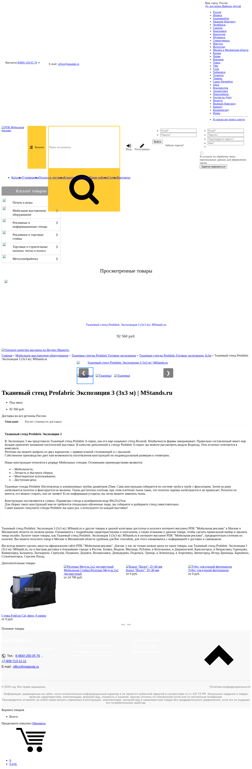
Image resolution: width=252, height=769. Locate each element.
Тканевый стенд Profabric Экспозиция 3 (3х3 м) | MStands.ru (126, 324)
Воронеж (218, 59)
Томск (216, 62)
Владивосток (220, 87)
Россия (217, 12)
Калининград (221, 110)
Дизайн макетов (143, 646)
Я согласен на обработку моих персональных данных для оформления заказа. (223, 159)
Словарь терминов (146, 640)
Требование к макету (147, 652)
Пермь (216, 56)
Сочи (216, 68)
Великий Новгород (224, 103)
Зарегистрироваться (213, 166)
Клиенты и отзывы (76, 177)
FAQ (75, 640)
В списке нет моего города (229, 119)
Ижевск (217, 15)
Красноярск (220, 31)
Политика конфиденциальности (229, 686)
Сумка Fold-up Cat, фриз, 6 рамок (24, 615)
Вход (129, 149)
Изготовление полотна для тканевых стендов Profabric (92, 653)
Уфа (215, 65)
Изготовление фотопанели (91, 646)
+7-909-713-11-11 (14, 661)
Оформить (39, 723)
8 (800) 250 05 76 (27, 656)
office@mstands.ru (68, 64)
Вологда (217, 100)
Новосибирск (221, 94)
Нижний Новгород (224, 21)
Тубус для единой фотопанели (208, 570)
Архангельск (220, 91)
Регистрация (142, 149)
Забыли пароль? (174, 145)
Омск (216, 84)
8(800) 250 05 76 (27, 62)
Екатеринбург (221, 18)
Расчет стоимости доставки (43, 421)
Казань (217, 53)
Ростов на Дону (222, 97)
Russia (216, 113)
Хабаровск (219, 72)
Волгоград (219, 46)
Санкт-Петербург (223, 81)
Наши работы (98, 177)
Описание (12, 421)
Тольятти (218, 75)
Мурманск (219, 37)
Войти (157, 141)
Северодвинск (221, 40)
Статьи (112, 177)
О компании (30, 177)
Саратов (217, 27)
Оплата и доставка (51, 177)
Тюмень (217, 78)
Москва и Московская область (230, 50)
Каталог (39, 147)
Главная (7, 355)
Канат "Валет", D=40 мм (142, 570)
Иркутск (218, 43)
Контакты (123, 177)
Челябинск (219, 24)
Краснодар (219, 34)
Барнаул (217, 106)
